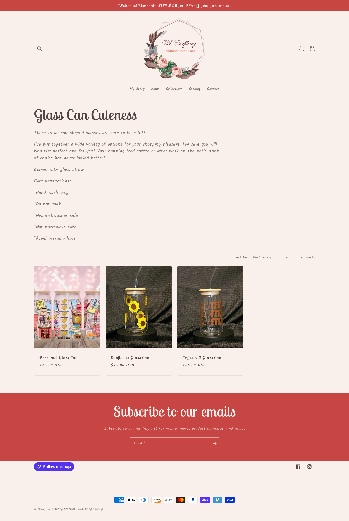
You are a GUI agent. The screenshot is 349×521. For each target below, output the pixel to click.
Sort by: (241, 257)
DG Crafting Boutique (60, 509)
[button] (39, 48)
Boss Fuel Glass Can (58, 358)
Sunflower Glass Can (130, 358)
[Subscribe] (214, 443)
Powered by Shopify (90, 509)
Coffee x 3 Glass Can (202, 358)
